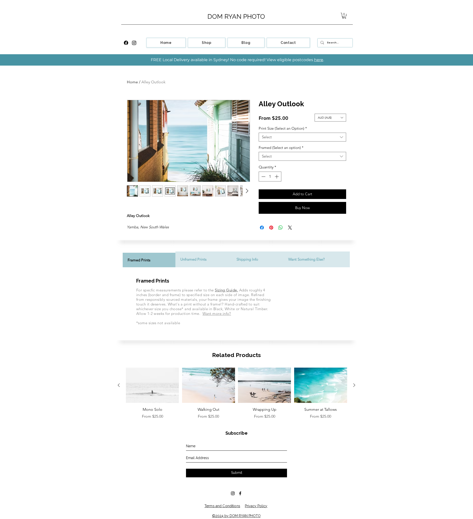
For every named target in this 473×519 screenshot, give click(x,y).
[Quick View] (152, 385)
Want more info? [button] (217, 313)
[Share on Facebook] (262, 228)
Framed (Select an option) (281, 147)
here (318, 59)
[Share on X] (290, 228)
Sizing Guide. (226, 290)
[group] (236, 393)
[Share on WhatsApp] (281, 228)
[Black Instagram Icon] (232, 493)
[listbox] (330, 118)
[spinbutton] (270, 176)
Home (132, 82)
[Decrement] (262, 176)
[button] (344, 16)
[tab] (149, 259)
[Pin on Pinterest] (271, 228)
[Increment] (277, 176)
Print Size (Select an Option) (283, 128)
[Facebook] (126, 43)
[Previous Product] (119, 385)
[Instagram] (134, 43)
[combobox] (302, 137)
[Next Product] (354, 385)
